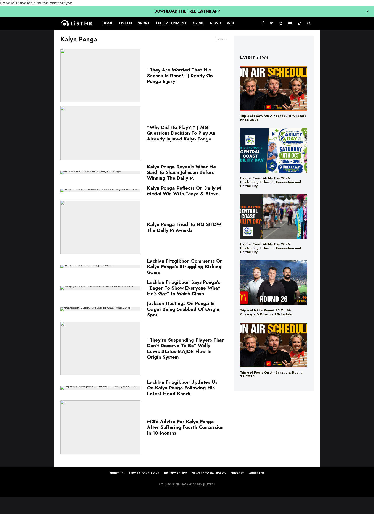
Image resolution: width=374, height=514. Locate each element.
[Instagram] (280, 23)
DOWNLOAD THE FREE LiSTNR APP (187, 11)
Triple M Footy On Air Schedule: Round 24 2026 (271, 374)
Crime (198, 23)
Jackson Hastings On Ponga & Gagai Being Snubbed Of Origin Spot (183, 308)
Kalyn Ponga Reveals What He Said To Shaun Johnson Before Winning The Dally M (181, 172)
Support (237, 473)
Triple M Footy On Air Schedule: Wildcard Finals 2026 (273, 118)
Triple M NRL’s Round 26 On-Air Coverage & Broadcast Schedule (266, 312)
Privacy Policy (175, 473)
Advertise (257, 473)
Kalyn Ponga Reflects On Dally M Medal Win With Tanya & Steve (184, 191)
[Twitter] (271, 23)
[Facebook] (263, 23)
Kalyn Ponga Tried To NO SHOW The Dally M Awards (184, 227)
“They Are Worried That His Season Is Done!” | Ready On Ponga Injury (180, 75)
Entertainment (171, 23)
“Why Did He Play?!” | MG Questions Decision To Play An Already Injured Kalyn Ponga (181, 133)
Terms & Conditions (143, 473)
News (215, 23)
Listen (125, 23)
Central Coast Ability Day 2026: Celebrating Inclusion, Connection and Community (270, 182)
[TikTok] (299, 23)
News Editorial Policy (209, 473)
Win (230, 23)
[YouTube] (290, 23)
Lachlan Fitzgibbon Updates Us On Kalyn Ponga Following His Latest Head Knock (182, 387)
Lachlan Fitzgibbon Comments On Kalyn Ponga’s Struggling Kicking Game (185, 266)
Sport (144, 23)
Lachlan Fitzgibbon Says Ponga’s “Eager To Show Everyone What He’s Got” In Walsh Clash (183, 287)
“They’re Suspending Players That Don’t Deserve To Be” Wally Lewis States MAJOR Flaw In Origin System (185, 348)
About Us (116, 473)
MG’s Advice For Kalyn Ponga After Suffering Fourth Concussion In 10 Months (185, 427)
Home (107, 23)
